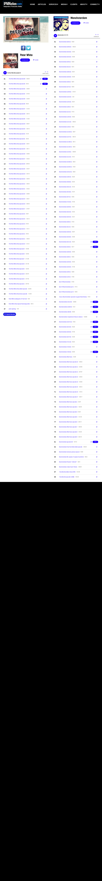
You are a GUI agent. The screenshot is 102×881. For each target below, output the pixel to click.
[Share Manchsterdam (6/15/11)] (96, 217)
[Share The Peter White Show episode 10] (46, 244)
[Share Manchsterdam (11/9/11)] (96, 151)
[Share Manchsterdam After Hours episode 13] (96, 377)
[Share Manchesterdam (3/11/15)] (91, 302)
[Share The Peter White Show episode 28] (46, 154)
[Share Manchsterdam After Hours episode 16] (96, 392)
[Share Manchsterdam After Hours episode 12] (96, 372)
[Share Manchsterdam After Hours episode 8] (96, 432)
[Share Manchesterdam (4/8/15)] (91, 312)
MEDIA (63, 4)
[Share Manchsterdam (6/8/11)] (96, 222)
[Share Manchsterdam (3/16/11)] (96, 262)
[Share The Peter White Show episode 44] (41, 79)
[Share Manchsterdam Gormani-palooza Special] (96, 452)
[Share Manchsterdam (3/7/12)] (96, 86)
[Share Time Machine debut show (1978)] (96, 472)
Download (25, 60)
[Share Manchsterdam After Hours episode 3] (96, 407)
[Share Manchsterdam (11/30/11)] (96, 141)
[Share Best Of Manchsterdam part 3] (96, 292)
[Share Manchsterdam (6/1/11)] (96, 227)
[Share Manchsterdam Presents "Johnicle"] (96, 462)
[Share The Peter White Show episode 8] (46, 254)
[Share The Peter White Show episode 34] (46, 124)
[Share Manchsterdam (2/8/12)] (96, 106)
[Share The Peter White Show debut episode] (46, 289)
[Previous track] (45, 72)
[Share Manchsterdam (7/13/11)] (96, 202)
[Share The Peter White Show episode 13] (46, 229)
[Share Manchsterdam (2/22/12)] (96, 96)
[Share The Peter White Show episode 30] (46, 144)
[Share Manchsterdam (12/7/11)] (96, 136)
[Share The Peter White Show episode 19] (46, 199)
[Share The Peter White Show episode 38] (46, 104)
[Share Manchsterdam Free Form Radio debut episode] (96, 447)
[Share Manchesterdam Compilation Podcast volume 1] (96, 317)
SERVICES (53, 4)
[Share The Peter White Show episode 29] (46, 149)
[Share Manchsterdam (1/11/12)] (96, 121)
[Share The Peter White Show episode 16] (46, 214)
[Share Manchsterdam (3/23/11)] (96, 267)
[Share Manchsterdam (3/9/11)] (96, 272)
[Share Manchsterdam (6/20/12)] (91, 332)
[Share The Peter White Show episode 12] (46, 234)
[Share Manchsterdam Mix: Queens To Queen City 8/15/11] (96, 457)
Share (36, 60)
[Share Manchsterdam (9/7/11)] (96, 197)
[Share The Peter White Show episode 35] (46, 119)
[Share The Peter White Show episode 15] (46, 219)
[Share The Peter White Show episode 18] (46, 204)
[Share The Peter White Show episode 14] (46, 224)
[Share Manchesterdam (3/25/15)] (91, 307)
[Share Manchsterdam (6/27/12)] (91, 337)
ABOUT (83, 4)
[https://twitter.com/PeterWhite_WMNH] (28, 47)
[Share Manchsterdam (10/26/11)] (96, 161)
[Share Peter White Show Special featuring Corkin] (46, 304)
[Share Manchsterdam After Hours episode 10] (96, 362)
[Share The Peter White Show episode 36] (46, 114)
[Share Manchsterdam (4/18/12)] (96, 76)
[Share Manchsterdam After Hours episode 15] (96, 387)
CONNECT (94, 4)
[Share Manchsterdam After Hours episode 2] (96, 402)
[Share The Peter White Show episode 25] (46, 169)
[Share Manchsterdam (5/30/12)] (96, 46)
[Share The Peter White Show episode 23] (46, 179)
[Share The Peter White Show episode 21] (46, 189)
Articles (42, 4)
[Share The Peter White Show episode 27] (46, 159)
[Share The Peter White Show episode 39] (46, 99)
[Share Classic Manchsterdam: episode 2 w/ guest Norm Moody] (96, 297)
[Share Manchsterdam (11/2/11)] (96, 156)
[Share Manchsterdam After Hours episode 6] (96, 422)
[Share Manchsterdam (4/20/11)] (96, 252)
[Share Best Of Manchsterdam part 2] (96, 287)
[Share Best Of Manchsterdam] (96, 282)
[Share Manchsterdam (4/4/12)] (96, 81)
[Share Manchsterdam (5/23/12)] (96, 51)
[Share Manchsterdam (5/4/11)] (91, 247)
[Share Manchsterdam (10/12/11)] (96, 172)
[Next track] (47, 72)
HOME (32, 4)
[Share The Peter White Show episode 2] (46, 284)
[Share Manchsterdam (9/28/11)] (96, 182)
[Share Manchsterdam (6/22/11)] (96, 212)
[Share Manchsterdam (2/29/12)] (96, 91)
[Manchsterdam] (61, 23)
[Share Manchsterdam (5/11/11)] (91, 242)
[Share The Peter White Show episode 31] (46, 139)
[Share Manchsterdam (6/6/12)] (96, 41)
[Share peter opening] (46, 309)
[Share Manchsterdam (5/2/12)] (96, 66)
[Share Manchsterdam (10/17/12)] (91, 322)
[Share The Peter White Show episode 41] (46, 94)
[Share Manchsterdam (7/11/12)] (91, 342)
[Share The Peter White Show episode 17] (46, 209)
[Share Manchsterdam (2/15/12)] (96, 101)
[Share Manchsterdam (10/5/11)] (96, 177)
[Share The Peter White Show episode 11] (46, 239)
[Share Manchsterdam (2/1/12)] (96, 111)
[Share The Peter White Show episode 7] (46, 259)
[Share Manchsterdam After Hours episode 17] (96, 397)
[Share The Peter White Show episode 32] (46, 134)
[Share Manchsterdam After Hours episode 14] (96, 382)
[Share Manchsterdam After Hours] (96, 357)
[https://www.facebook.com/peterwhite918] (23, 47)
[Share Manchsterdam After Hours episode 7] (96, 427)
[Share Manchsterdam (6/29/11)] (96, 207)
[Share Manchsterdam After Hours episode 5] (96, 417)
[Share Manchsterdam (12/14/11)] (96, 131)
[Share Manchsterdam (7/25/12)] (91, 352)
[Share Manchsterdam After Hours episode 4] (96, 412)
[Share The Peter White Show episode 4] (46, 274)
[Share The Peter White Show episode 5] (46, 269)
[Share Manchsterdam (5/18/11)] (96, 237)
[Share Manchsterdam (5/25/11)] (96, 232)
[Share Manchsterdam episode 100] (91, 442)
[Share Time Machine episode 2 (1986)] (96, 477)
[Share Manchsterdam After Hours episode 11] (96, 367)
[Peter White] (10, 60)
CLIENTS (73, 4)
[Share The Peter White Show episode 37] (46, 109)
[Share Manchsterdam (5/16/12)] (96, 56)
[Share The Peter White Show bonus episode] (46, 294)
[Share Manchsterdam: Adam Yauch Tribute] (96, 467)
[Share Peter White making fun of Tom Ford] (46, 299)
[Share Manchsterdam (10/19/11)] (96, 166)
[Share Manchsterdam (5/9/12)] (96, 61)
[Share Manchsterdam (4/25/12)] (96, 71)
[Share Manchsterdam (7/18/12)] (96, 347)
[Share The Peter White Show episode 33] (46, 129)
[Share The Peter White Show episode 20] (46, 194)
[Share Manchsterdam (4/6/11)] (96, 257)
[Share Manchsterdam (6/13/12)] (91, 327)
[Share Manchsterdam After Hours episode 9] (96, 437)
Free (45, 78)
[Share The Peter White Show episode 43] (41, 84)
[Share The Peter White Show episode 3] (46, 279)
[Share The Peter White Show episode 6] (46, 264)
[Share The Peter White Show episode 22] (46, 184)
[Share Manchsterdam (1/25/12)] (96, 116)
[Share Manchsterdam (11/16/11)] (96, 146)
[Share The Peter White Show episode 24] (46, 174)
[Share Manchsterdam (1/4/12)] (96, 126)
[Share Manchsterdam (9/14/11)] (96, 192)
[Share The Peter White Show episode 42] (46, 89)
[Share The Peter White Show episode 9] (46, 249)
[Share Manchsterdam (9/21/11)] (96, 187)
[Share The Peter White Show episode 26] (46, 164)
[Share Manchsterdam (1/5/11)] (96, 277)
